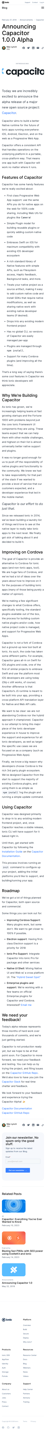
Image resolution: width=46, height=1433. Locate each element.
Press (4, 1402)
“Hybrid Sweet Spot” (28, 977)
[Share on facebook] (23, 48)
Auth (4, 1368)
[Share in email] (38, 48)
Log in (42, 2)
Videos (26, 1376)
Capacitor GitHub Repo (24, 1072)
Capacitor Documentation (17, 1108)
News (25, 1372)
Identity (5, 1364)
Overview (27, 1325)
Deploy (26, 1338)
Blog (4, 7)
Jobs (4, 1398)
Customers (6, 1394)
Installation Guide (12, 851)
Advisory (26, 1398)
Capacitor (9, 113)
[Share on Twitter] (28, 48)
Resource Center (30, 1355)
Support (27, 2)
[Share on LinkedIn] (33, 48)
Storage (5, 1372)
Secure (26, 1334)
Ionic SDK (6, 1355)
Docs (25, 1359)
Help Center (28, 1389)
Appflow (5, 1359)
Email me (26, 1004)
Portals (5, 1376)
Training (26, 1402)
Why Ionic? (27, 1342)
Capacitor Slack (11, 1081)
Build (25, 1329)
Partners (26, 1394)
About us (5, 1389)
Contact (35, 2)
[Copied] (42, 48)
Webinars (27, 1368)
